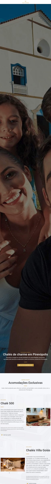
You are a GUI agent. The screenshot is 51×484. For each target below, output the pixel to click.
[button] (27, 417)
